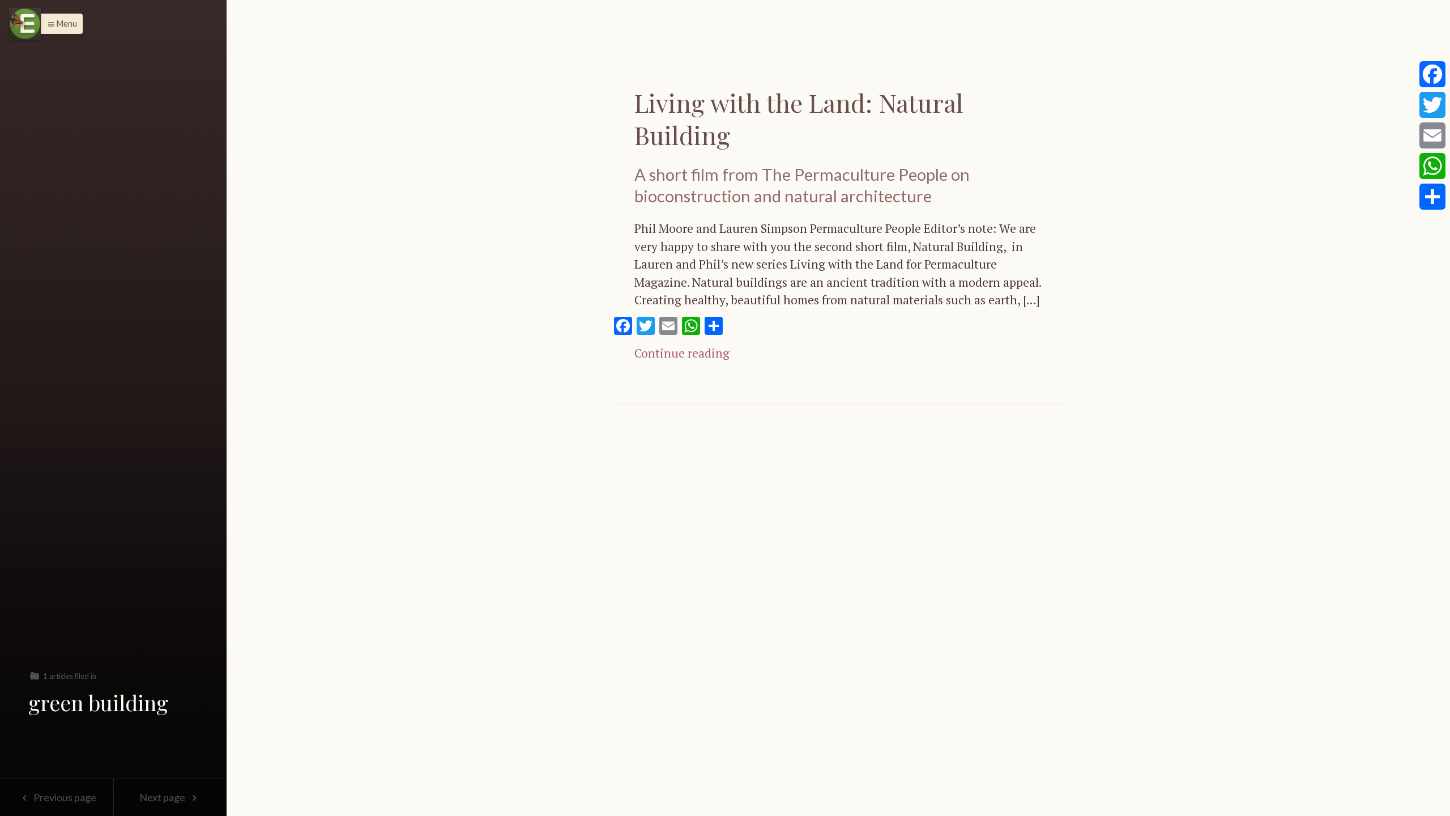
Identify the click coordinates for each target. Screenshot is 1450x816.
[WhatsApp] (1432, 166)
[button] (59, 24)
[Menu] (25, 24)
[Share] (1432, 196)
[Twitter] (1432, 105)
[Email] (1432, 135)
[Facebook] (1432, 74)
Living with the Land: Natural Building (798, 118)
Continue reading (682, 353)
